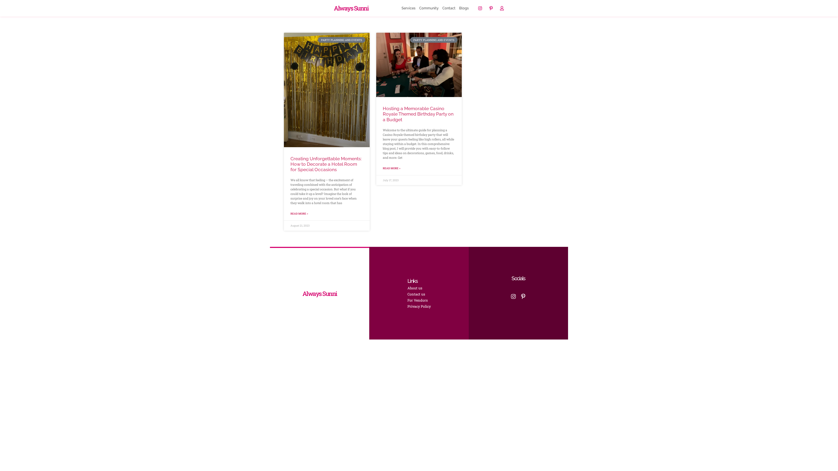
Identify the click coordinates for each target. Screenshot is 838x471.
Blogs (464, 8)
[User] (502, 8)
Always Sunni (351, 8)
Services (409, 8)
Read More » (299, 213)
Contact (448, 8)
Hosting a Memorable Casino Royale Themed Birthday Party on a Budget (418, 114)
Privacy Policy (419, 306)
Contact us (416, 294)
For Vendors (417, 300)
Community (429, 8)
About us (414, 288)
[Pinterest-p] (491, 8)
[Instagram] (480, 8)
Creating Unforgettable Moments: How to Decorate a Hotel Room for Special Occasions (326, 164)
